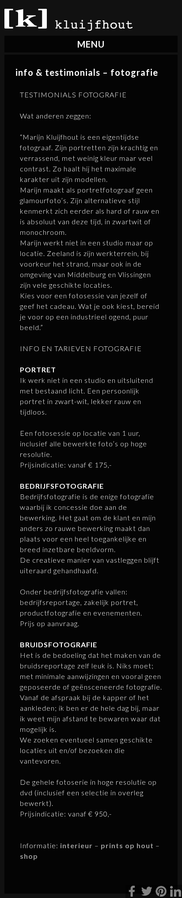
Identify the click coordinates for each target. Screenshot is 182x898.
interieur (76, 845)
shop (29, 856)
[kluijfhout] (68, 28)
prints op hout (127, 845)
